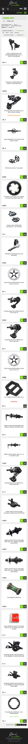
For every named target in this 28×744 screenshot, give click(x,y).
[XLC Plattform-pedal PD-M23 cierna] (14, 388)
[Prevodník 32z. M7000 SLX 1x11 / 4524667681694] (14, 703)
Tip (3, 32)
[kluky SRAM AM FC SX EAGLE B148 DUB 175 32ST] (14, 130)
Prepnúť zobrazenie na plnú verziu (14, 738)
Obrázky (3, 27)
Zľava (11, 32)
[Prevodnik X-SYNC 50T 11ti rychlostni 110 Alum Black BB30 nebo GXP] (14, 188)
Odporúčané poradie (16, 25)
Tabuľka (10, 27)
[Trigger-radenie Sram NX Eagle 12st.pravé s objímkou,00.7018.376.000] (14, 503)
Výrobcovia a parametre (7, 30)
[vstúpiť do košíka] (3, 9)
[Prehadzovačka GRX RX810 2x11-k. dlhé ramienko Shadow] (14, 102)
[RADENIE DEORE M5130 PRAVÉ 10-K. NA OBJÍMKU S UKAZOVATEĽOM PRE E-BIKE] (14, 674)
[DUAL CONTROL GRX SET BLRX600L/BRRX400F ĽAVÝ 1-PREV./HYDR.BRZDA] (14, 45)
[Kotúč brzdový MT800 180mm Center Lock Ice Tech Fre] (14, 360)
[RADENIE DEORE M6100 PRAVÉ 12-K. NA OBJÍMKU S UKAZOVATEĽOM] (14, 646)
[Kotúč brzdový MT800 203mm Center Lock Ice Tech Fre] (14, 274)
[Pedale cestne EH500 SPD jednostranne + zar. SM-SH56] (14, 216)
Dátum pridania (5, 25)
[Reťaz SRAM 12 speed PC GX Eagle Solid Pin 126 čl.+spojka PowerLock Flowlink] (14, 617)
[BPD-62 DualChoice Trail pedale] (14, 159)
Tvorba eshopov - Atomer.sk (13, 741)
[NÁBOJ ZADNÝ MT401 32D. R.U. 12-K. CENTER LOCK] (14, 445)
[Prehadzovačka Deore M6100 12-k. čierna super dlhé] (14, 474)
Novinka (17, 32)
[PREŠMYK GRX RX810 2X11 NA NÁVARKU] (14, 245)
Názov (10, 24)
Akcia (7, 32)
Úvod (4, 21)
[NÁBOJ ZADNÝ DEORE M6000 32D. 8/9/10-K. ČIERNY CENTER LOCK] (14, 417)
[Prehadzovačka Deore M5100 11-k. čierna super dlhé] (14, 331)
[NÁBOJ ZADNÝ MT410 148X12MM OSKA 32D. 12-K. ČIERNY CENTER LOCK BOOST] (14, 560)
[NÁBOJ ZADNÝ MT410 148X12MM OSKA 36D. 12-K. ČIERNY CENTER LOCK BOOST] (14, 531)
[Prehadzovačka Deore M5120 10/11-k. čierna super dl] (14, 302)
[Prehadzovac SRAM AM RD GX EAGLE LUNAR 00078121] (14, 73)
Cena (15, 24)
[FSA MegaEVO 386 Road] (14, 589)
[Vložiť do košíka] (21, 62)
